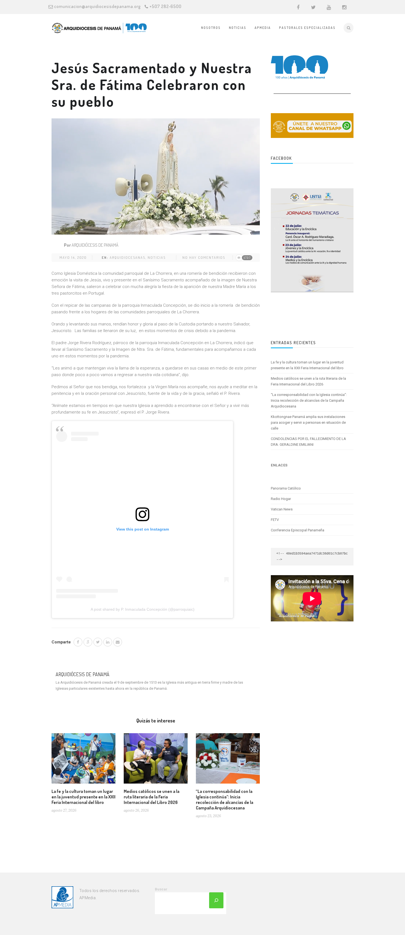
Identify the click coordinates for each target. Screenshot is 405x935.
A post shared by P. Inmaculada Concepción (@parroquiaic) (143, 609)
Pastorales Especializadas (307, 28)
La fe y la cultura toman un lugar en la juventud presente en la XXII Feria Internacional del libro (83, 797)
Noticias (237, 28)
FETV (275, 520)
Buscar (161, 889)
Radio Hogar (281, 499)
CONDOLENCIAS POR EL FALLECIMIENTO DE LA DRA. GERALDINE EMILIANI (308, 442)
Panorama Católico (286, 488)
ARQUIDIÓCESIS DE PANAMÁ (95, 245)
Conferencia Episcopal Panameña (297, 530)
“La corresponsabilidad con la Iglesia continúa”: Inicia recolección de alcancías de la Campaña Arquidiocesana (224, 800)
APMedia (263, 28)
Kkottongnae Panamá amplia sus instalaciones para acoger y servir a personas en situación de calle (308, 422)
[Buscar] (216, 900)
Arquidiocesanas (127, 257)
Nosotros (211, 28)
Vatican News (282, 509)
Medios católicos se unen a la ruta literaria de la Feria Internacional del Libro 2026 (151, 797)
